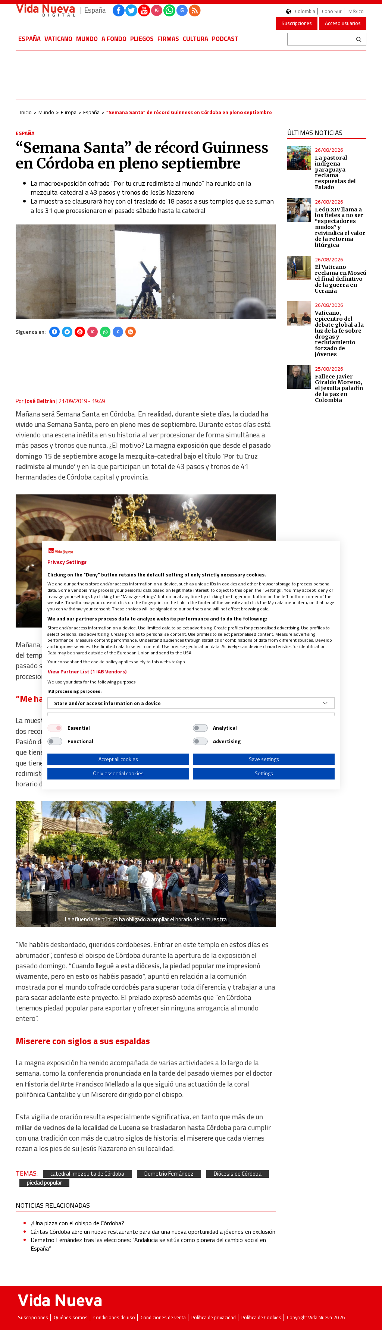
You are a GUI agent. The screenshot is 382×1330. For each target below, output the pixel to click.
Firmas (168, 39)
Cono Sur (332, 11)
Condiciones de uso (114, 1317)
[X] (67, 332)
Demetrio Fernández (169, 1174)
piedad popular (44, 1183)
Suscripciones (297, 23)
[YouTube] (80, 332)
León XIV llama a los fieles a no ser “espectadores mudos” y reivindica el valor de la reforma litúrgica (340, 227)
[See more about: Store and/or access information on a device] (325, 703)
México (356, 11)
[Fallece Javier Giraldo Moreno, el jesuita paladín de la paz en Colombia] (299, 377)
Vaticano (58, 39)
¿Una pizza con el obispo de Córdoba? (77, 1223)
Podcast (225, 39)
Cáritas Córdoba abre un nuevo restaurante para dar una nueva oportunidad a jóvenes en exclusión (153, 1231)
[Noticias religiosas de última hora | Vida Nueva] (45, 10)
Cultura (195, 39)
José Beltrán (40, 401)
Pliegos (142, 39)
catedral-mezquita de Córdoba (87, 1174)
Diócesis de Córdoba (238, 1174)
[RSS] (130, 332)
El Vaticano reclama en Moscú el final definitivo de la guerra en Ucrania (340, 279)
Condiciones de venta (163, 1317)
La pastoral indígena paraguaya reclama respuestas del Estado (335, 172)
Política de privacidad (213, 1317)
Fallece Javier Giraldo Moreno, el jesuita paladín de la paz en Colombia (339, 388)
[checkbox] (54, 728)
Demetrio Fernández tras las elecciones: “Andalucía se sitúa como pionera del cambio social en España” (148, 1243)
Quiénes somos (71, 1317)
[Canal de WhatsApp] (169, 10)
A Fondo (113, 39)
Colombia (305, 11)
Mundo (87, 39)
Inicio (26, 112)
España (29, 39)
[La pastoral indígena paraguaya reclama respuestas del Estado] (299, 158)
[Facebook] (54, 332)
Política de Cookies (261, 1317)
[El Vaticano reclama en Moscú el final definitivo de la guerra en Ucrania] (299, 268)
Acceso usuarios (343, 23)
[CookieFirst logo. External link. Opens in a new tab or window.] (60, 551)
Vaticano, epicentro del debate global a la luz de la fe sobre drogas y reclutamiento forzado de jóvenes (339, 333)
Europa (68, 112)
